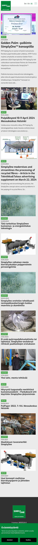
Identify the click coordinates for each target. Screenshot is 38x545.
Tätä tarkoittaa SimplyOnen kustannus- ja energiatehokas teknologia (16, 226)
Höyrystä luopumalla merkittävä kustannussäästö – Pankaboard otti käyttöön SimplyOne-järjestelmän (18, 392)
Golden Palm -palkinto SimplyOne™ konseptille (17, 45)
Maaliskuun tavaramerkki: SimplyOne (14, 443)
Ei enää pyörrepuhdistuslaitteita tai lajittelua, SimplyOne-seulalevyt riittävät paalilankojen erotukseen (19, 341)
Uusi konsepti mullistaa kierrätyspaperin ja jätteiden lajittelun (15, 480)
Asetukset (10, 540)
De (25, 4)
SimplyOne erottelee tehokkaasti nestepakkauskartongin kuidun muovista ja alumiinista (17, 303)
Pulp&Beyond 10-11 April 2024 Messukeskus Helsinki (18, 119)
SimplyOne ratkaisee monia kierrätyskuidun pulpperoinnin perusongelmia (16, 264)
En (29, 4)
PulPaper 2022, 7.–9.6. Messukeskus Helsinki (19, 407)
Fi (31, 4)
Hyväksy (28, 540)
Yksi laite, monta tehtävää (14, 377)
